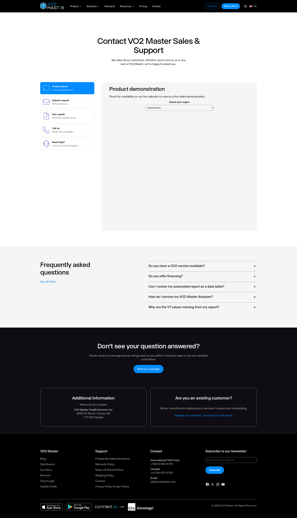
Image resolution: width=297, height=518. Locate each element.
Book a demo (230, 6)
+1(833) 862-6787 (161, 463)
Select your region (179, 102)
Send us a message (148, 369)
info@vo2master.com (163, 481)
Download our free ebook (217, 415)
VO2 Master (226, 505)
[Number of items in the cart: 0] (245, 6)
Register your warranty (188, 415)
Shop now (212, 6)
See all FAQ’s (48, 281)
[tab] (67, 88)
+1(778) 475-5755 (161, 472)
